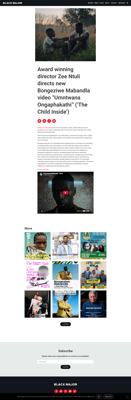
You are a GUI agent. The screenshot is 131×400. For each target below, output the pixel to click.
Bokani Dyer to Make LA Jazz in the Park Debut (93, 252)
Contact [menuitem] (114, 3)
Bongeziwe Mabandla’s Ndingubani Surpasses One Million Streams (62, 306)
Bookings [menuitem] (121, 3)
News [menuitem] (96, 3)
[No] (127, 397)
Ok (99, 396)
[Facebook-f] (56, 391)
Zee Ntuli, (47, 130)
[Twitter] (61, 391)
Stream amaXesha (43, 169)
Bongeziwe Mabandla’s (44, 127)
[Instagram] (65, 391)
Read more (108, 396)
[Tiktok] (75, 391)
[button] (127, 3)
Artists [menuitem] (90, 3)
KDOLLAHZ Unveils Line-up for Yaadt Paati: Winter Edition (37, 281)
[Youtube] (70, 391)
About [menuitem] (107, 3)
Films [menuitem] (102, 3)
